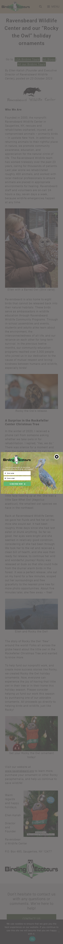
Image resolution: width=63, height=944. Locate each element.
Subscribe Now (16, 484)
